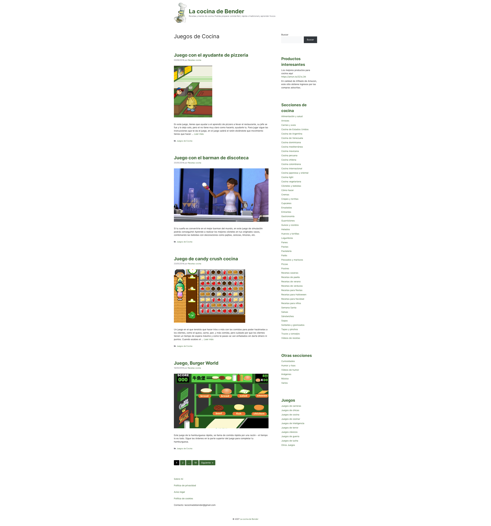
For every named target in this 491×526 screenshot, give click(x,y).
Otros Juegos (288, 445)
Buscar (284, 34)
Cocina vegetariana (291, 181)
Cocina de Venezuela (292, 138)
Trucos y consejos (290, 333)
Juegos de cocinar (290, 419)
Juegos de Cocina (184, 141)
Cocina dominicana (291, 142)
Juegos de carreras (291, 406)
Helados (285, 229)
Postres (285, 268)
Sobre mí (178, 479)
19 (196, 462)
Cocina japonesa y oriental (294, 173)
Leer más (199, 134)
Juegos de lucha (289, 440)
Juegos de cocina (290, 414)
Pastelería (286, 251)
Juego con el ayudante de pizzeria (211, 55)
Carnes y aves (288, 125)
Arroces (285, 120)
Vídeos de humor (290, 370)
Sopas (284, 320)
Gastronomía (287, 216)
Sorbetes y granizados (292, 325)
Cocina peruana (289, 155)
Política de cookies (183, 498)
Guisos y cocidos (290, 225)
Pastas (284, 246)
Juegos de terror (289, 427)
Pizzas (284, 264)
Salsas (284, 312)
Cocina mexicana (290, 151)
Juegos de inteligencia (292, 423)
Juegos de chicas (290, 410)
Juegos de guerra (290, 436)
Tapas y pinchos (289, 329)
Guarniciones (288, 220)
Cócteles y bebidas (291, 186)
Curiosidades (288, 361)
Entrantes (286, 212)
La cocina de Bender (216, 11)
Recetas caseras (289, 273)
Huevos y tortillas (290, 233)
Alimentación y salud (292, 116)
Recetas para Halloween (293, 294)
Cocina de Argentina (291, 133)
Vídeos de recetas (290, 338)
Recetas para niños (291, 303)
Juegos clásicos (289, 432)
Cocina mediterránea (292, 147)
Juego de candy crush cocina (206, 258)
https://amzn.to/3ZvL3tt (293, 76)
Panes (284, 242)
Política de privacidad (185, 485)
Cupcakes (286, 203)
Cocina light (287, 177)
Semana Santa (288, 307)
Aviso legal (179, 492)
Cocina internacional (291, 168)
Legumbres (287, 238)
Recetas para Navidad (292, 299)
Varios (284, 383)
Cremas (285, 194)
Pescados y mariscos (292, 260)
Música (285, 378)
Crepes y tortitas (289, 199)
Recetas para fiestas (291, 290)
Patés (284, 255)
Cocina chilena (288, 160)
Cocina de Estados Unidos (295, 129)
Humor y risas (288, 365)
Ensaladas (286, 207)
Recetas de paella (290, 277)
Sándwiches (287, 316)
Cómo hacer (287, 190)
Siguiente (207, 462)
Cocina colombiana (291, 164)
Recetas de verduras (292, 286)
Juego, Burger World (196, 363)
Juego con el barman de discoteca (211, 157)
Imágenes (286, 374)
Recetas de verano (291, 281)
